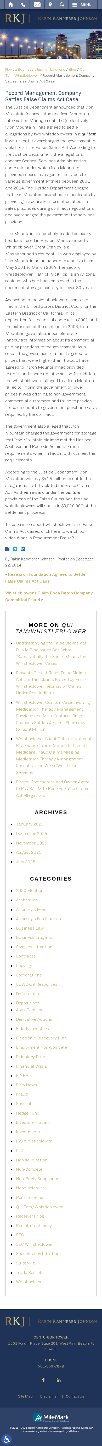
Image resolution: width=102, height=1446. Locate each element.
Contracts (26, 956)
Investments (28, 1131)
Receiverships (30, 1216)
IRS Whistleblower (34, 1141)
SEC (20, 1234)
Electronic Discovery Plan (41, 1037)
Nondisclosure (30, 1187)
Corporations (29, 975)
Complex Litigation (34, 946)
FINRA (22, 1075)
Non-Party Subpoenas (37, 1178)
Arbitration (27, 899)
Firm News (26, 1084)
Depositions (27, 1002)
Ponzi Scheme (29, 1197)
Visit (50, 4)
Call (23, 4)
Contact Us (75, 1396)
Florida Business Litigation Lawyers (35, 69)
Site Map (25, 1396)
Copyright (25, 965)
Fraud (22, 1094)
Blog (72, 69)
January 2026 (30, 824)
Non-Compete (29, 1169)
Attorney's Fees (31, 909)
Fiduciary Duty (30, 1056)
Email (37, 4)
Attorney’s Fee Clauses (38, 918)
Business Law (30, 928)
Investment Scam (33, 1122)
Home (11, 4)
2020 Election (29, 890)
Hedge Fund (27, 1113)
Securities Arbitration (37, 1253)
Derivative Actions (34, 1019)
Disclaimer (49, 1396)
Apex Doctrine (29, 1009)
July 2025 (26, 861)
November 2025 (31, 843)
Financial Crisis (31, 1066)
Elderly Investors (32, 1028)
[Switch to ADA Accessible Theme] (6, 1439)
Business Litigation (35, 937)
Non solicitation (31, 1159)
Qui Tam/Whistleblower (39, 1206)
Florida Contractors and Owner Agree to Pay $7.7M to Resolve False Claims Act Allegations (52, 788)
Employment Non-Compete (41, 1047)
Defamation (27, 993)
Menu (86, 4)
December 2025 (31, 833)
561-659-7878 (51, 1366)
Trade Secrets (30, 1272)
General (23, 1103)
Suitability (26, 1263)
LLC (19, 1150)
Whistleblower (30, 1281)
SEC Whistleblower (34, 1244)
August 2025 (29, 852)
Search (62, 4)
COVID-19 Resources (37, 984)
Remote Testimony (34, 1225)
